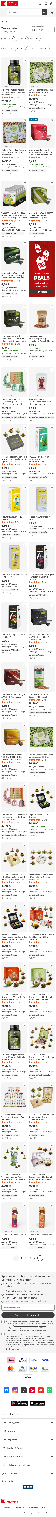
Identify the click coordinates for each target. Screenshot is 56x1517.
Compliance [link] (19, 1507)
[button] (8, 38)
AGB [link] (43, 1507)
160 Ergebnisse (8, 31)
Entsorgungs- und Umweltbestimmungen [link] (17, 1513)
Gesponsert (6, 86)
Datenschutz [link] (33, 1507)
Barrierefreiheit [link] (43, 1513)
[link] (40, 3)
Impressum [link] (5, 1507)
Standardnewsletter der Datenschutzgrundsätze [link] (30, 1326)
